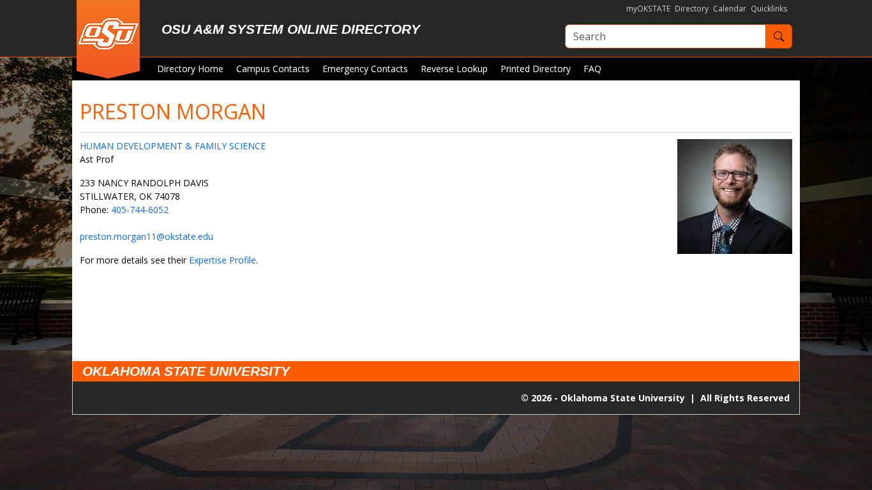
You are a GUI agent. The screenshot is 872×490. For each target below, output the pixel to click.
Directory (692, 8)
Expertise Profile (222, 260)
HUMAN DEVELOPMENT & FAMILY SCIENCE (173, 146)
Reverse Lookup (454, 69)
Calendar (729, 8)
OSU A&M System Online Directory (291, 29)
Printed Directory (535, 69)
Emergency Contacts (365, 69)
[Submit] (778, 36)
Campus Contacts (273, 69)
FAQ (592, 69)
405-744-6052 (140, 210)
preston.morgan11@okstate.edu (146, 236)
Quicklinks (769, 8)
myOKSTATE (648, 8)
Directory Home (190, 69)
